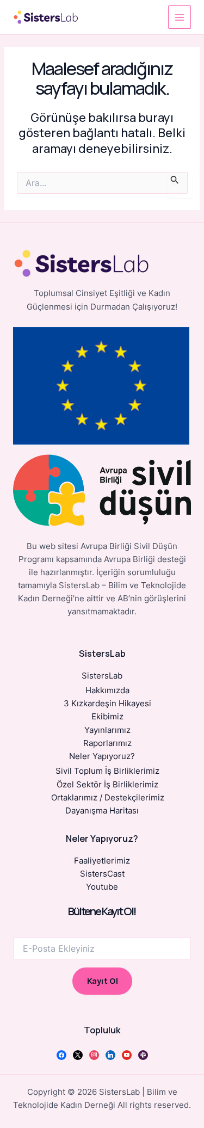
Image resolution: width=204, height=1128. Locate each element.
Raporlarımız (107, 743)
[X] (78, 1054)
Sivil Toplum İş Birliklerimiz (107, 771)
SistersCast (102, 874)
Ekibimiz (107, 717)
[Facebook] (61, 1054)
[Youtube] (127, 1054)
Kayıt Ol (102, 981)
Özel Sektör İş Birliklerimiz (107, 785)
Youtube (102, 887)
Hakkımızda (107, 690)
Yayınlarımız (107, 730)
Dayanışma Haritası (102, 811)
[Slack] (143, 1054)
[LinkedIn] (110, 1054)
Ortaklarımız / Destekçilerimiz (107, 798)
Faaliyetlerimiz (102, 861)
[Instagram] (94, 1054)
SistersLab (102, 676)
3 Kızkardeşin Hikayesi (107, 703)
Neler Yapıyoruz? (102, 756)
